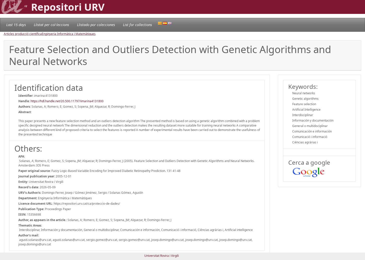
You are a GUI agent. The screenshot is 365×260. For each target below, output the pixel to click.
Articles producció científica (23, 34)
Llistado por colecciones (96, 24)
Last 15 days (16, 24)
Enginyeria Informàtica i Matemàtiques (69, 34)
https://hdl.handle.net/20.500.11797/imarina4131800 (67, 101)
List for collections (137, 24)
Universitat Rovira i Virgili (161, 256)
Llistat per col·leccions (51, 24)
